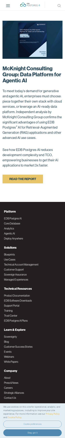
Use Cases (9, 259)
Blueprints (9, 254)
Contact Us (10, 397)
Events (8, 351)
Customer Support (14, 269)
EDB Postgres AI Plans (16, 320)
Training (8, 310)
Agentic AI (9, 233)
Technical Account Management (21, 264)
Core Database (12, 223)
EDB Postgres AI (13, 218)
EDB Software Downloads (18, 300)
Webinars (9, 356)
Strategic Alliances (14, 392)
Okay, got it (33, 432)
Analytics (9, 228)
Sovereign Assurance (15, 274)
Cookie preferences (33, 424)
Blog (6, 341)
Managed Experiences (16, 279)
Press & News (11, 382)
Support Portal (11, 305)
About (7, 377)
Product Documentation (17, 295)
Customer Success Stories (18, 346)
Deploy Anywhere (13, 238)
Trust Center (10, 315)
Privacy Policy (53, 413)
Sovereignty (10, 336)
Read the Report (22, 179)
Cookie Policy (14, 417)
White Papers (11, 361)
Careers (8, 387)
